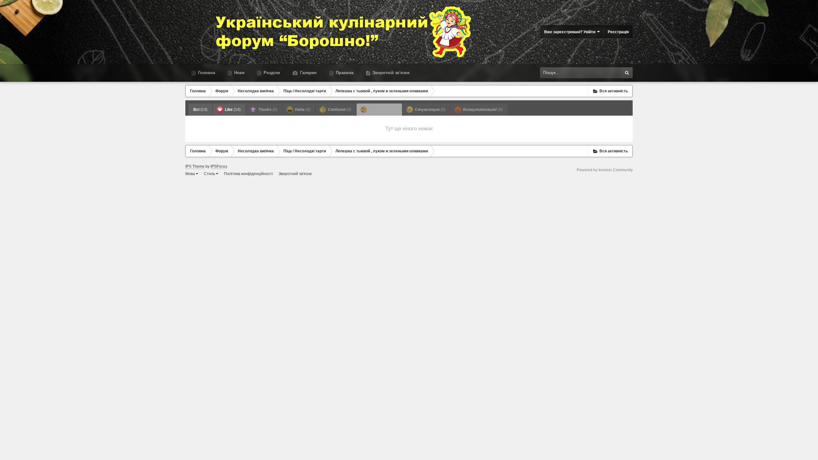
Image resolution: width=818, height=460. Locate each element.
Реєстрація (618, 32)
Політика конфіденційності (248, 174)
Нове (238, 72)
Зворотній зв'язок (390, 72)
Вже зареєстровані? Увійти (570, 32)
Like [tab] (232, 109)
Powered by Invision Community (605, 170)
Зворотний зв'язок (295, 174)
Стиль (210, 174)
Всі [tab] (200, 109)
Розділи (271, 72)
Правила (344, 72)
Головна (206, 72)
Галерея (308, 72)
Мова (190, 174)
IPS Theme (194, 166)
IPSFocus (219, 166)
